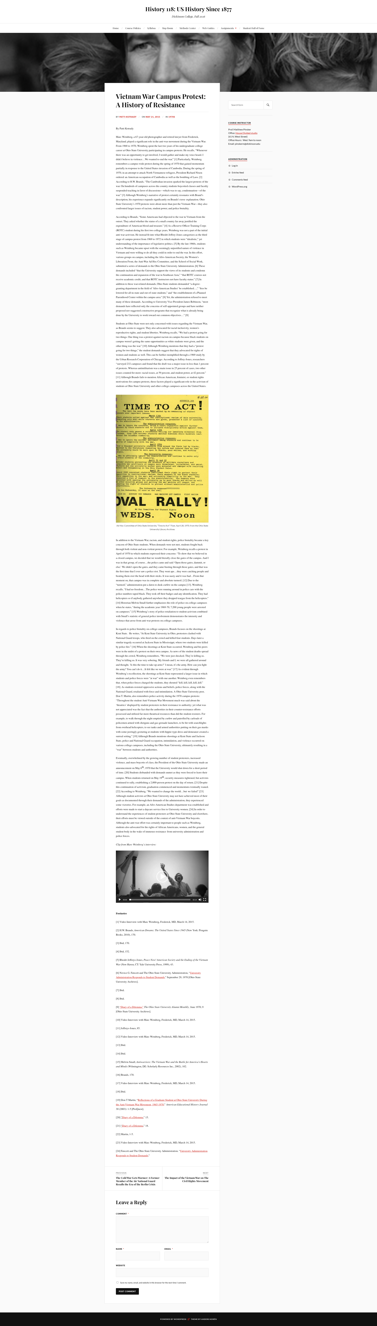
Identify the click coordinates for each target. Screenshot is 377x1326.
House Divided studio (246, 133)
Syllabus (151, 28)
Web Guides (208, 28)
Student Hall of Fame (253, 28)
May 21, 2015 (153, 117)
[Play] (119, 899)
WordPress (180, 1319)
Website (120, 1265)
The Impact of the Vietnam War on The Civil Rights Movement (187, 1179)
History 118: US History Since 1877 (188, 9)
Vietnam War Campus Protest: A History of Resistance (161, 100)
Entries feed (238, 172)
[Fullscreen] (204, 899)
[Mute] (200, 899)
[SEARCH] (268, 105)
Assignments (227, 28)
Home (116, 28)
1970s (171, 117)
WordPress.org (239, 186)
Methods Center (188, 28)
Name (120, 1249)
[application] (162, 877)
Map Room (167, 28)
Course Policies (133, 28)
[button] (162, 877)
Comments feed (240, 179)
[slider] (159, 899)
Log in (235, 165)
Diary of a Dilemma (132, 1117)
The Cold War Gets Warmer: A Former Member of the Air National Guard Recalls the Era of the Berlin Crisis (137, 1181)
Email (168, 1249)
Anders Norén (209, 1319)
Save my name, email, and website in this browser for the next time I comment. (153, 1283)
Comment (122, 1214)
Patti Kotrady (128, 117)
